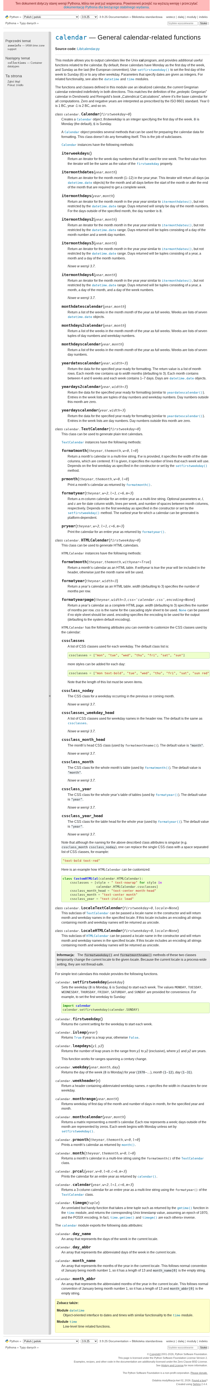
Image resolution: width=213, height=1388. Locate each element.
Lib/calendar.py (88, 49)
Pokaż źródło (15, 85)
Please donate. (199, 1373)
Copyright (155, 1354)
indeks (203, 17)
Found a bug (199, 1380)
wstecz (170, 17)
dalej (181, 17)
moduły (191, 17)
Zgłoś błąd (13, 81)
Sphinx (197, 1384)
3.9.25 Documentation (114, 17)
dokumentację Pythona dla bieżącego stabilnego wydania (106, 7)
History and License (172, 1365)
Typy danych (28, 23)
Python (14, 17)
